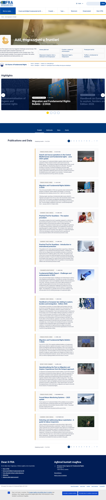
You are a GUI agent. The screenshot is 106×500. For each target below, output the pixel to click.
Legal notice (82, 486)
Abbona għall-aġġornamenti (10, 477)
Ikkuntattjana (57, 473)
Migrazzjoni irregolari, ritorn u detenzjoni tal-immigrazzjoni (47, 55)
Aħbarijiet (5, 475)
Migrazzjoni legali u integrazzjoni (67, 55)
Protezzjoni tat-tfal (89, 49)
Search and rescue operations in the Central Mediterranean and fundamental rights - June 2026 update (55, 157)
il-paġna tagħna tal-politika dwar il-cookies (40, 492)
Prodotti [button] (50, 11)
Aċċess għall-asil (44, 49)
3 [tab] (55, 113)
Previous (3, 95)
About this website (74, 486)
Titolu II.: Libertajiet (35, 63)
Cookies (88, 486)
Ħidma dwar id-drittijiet (60, 475)
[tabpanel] (53, 94)
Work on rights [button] (7, 11)
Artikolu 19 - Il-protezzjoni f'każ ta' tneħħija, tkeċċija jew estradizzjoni (56, 65)
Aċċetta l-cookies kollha (69, 493)
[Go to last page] (97, 141)
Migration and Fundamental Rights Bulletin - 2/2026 (51, 102)
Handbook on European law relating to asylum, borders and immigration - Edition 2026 (56, 303)
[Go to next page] (94, 141)
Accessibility (102, 486)
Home (2, 16)
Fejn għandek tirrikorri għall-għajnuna (13, 473)
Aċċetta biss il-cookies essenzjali (88, 493)
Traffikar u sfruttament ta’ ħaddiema (91, 55)
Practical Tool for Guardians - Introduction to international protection (55, 245)
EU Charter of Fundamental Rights (16, 64)
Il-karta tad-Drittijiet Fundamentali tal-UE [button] (30, 11)
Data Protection (94, 486)
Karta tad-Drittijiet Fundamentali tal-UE (13, 471)
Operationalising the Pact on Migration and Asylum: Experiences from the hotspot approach (56, 368)
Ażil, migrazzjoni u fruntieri (10, 16)
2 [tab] (51, 113)
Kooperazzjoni (87, 11)
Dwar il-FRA (100, 11)
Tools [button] (62, 11)
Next (103, 95)
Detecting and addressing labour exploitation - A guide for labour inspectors (56, 421)
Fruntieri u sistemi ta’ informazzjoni (67, 50)
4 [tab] (58, 113)
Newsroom (74, 11)
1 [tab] (47, 113)
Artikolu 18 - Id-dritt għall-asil (47, 63)
